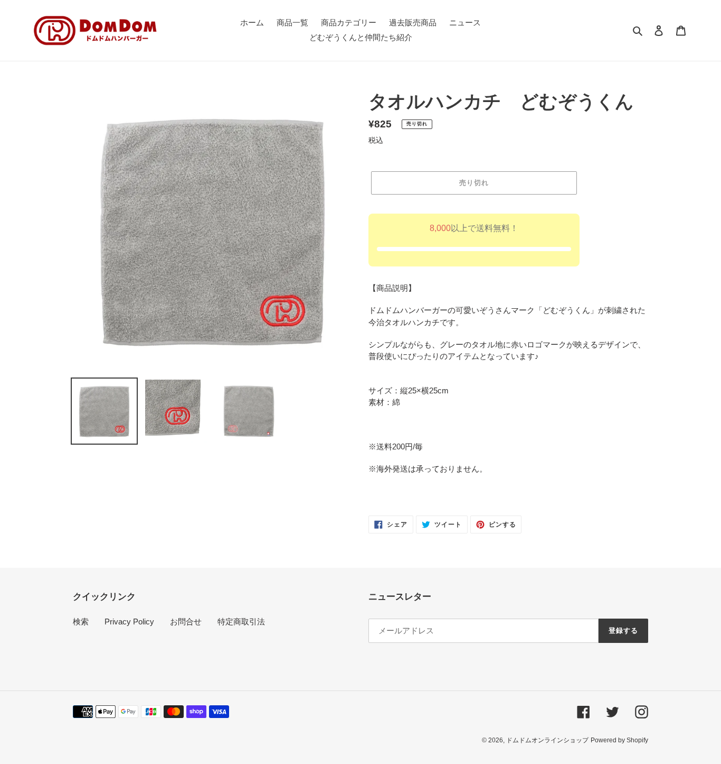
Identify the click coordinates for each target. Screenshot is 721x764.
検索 (81, 621)
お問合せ (186, 621)
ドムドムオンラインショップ (547, 740)
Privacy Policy (129, 621)
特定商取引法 (241, 621)
